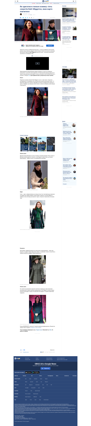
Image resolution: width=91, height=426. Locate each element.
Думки (63, 121)
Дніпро (41, 378)
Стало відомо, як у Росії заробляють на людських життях (66, 31)
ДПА (43, 384)
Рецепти (26, 390)
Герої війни (33, 3)
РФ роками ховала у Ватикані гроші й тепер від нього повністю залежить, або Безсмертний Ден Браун (67, 172)
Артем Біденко (65, 141)
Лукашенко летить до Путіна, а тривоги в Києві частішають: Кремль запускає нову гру (67, 132)
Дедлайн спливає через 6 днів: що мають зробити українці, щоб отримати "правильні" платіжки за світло (69, 20)
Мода (29, 13)
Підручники (31, 384)
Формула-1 (46, 381)
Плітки (31, 399)
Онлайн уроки (37, 384)
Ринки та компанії (27, 393)
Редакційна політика (49, 359)
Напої (31, 390)
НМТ (51, 384)
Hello (29, 75)
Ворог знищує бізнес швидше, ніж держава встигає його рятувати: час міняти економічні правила (67, 138)
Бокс (41, 381)
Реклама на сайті (27, 359)
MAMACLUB (35, 396)
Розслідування (50, 375)
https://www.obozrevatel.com (62, 405)
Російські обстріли (56, 3)
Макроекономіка (35, 393)
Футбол (26, 381)
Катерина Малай (25, 13)
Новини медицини (28, 396)
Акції (39, 387)
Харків (30, 378)
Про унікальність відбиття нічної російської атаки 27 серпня (67, 178)
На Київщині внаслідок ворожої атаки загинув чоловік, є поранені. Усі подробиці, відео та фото (69, 89)
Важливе (64, 6)
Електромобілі (33, 387)
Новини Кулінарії (37, 390)
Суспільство (66, 375)
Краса (35, 399)
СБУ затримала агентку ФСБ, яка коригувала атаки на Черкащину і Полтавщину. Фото (69, 98)
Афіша (26, 399)
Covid (40, 396)
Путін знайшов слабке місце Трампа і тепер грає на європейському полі (67, 165)
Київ (25, 378)
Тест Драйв (26, 387)
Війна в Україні (38, 3)
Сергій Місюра (65, 181)
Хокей (37, 381)
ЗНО (47, 384)
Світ (32, 375)
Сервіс (43, 387)
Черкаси (46, 378)
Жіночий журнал (46, 399)
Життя (40, 375)
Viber (50, 329)
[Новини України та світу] (42, 352)
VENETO (51, 3)
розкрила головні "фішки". (36, 327)
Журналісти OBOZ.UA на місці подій (62, 359)
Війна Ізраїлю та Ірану (45, 3)
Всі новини (74, 375)
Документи (37, 359)
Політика (24, 375)
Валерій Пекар (65, 168)
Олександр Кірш (65, 174)
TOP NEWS (64, 66)
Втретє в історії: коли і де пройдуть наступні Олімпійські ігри (67, 159)
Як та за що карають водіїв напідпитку (68, 83)
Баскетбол (31, 381)
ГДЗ (25, 384)
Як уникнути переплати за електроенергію (68, 22)
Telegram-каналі (39, 329)
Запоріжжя (35, 378)
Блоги (57, 375)
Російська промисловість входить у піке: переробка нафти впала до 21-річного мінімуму (66, 124)
